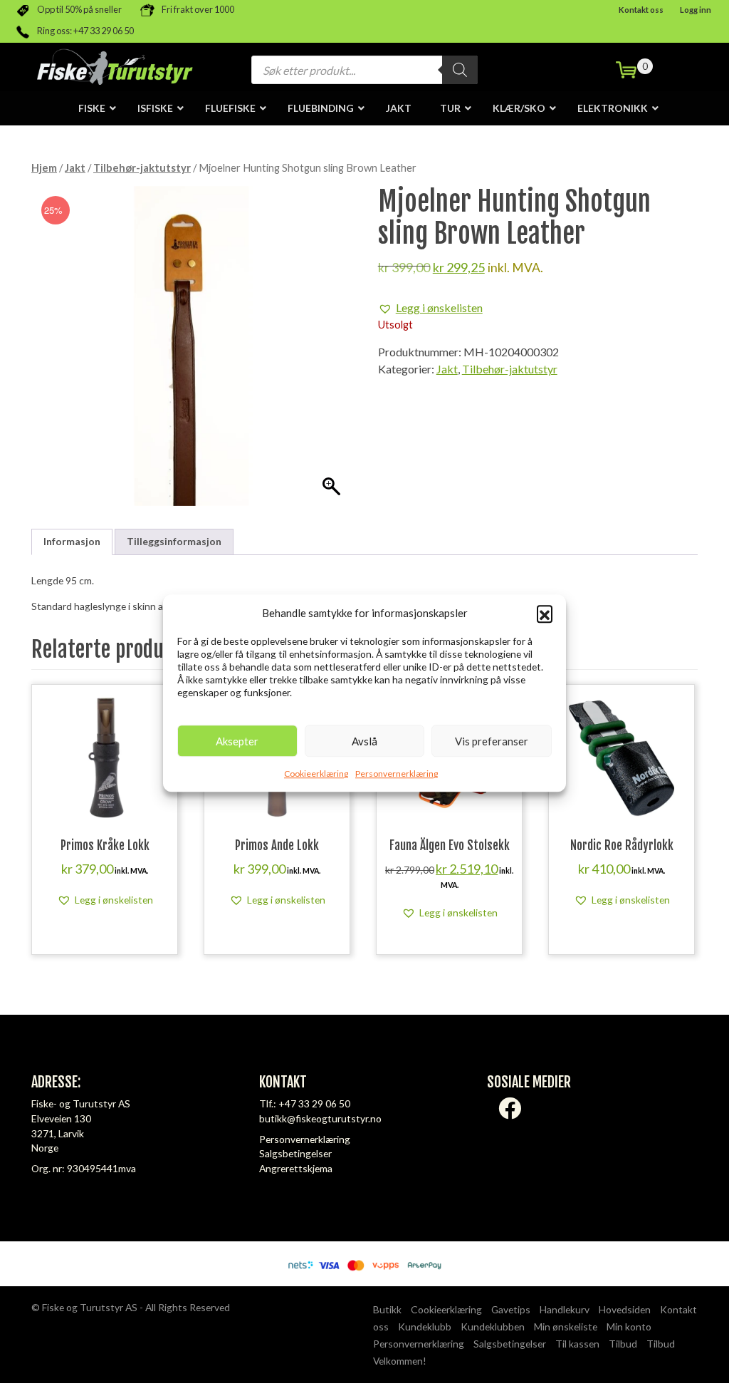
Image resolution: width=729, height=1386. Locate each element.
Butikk (387, 1309)
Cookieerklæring (316, 773)
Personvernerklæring (396, 773)
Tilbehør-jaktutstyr (142, 167)
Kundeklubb (424, 1326)
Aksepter (237, 741)
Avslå (364, 741)
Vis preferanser (491, 741)
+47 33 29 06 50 (314, 1103)
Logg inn (695, 9)
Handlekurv (564, 1309)
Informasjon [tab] (71, 541)
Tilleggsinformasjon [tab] (174, 541)
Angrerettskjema (295, 1168)
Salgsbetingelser (295, 1153)
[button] (544, 613)
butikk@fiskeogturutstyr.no (320, 1118)
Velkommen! (399, 1361)
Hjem (44, 167)
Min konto (629, 1326)
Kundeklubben (493, 1326)
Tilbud (623, 1344)
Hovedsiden (625, 1309)
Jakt (75, 167)
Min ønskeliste (565, 1326)
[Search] (460, 70)
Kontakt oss (641, 9)
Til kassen (577, 1344)
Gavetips (510, 1309)
